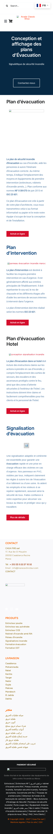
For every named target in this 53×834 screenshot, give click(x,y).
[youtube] (17, 609)
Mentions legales (17, 822)
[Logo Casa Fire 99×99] (27, 16)
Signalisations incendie (16, 641)
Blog (25, 814)
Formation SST (12, 648)
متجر (8, 709)
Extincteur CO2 (12, 630)
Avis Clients (39, 814)
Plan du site (32, 822)
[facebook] (6, 609)
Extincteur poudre (13, 623)
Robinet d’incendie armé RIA (18, 633)
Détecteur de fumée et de (33, 796)
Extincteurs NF (22, 783)
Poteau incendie (32, 786)
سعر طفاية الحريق (20, 808)
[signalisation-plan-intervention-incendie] (26, 263)
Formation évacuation (15, 644)
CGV (41, 822)
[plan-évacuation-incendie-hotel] (26, 354)
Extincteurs (9, 783)
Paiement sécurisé (36, 811)
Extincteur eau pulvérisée (17, 626)
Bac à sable (34, 808)
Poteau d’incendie (13, 637)
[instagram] (11, 609)
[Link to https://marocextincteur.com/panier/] (10, 21)
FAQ (30, 814)
